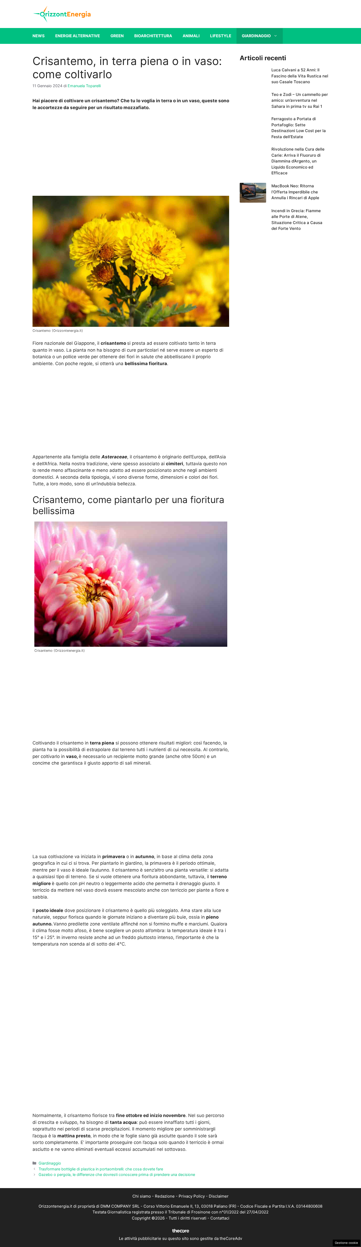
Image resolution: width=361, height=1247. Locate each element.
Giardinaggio (256, 35)
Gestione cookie (346, 1243)
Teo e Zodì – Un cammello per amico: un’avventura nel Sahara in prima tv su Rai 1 (299, 100)
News (39, 35)
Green (117, 35)
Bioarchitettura (153, 35)
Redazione (165, 1196)
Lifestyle (220, 35)
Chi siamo (141, 1196)
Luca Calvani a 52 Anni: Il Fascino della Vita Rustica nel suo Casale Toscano (299, 75)
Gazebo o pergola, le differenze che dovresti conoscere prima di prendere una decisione (117, 1174)
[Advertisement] (130, 155)
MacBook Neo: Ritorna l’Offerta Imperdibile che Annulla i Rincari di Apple (295, 191)
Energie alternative (77, 35)
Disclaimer (219, 1196)
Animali (191, 35)
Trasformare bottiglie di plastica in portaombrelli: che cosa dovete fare (101, 1169)
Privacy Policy (192, 1196)
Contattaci (219, 1218)
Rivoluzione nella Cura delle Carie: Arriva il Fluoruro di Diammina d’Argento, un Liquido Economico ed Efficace (298, 161)
